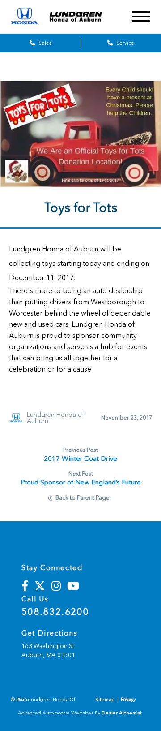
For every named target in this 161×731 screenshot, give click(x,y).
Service (124, 43)
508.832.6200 (55, 611)
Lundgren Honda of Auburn (55, 418)
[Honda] (24, 17)
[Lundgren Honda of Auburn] (82, 17)
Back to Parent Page (82, 498)
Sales (44, 43)
